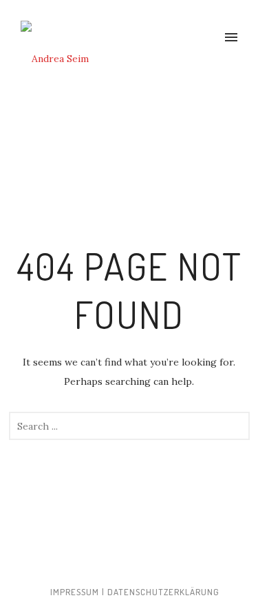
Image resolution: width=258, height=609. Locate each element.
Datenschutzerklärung (163, 591)
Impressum (74, 591)
